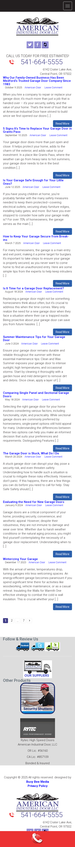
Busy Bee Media (37, 782)
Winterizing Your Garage (20, 559)
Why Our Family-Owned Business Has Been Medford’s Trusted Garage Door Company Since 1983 (37, 81)
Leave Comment (55, 87)
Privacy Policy (38, 786)
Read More (62, 123)
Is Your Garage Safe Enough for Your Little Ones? (33, 182)
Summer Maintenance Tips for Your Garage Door (34, 338)
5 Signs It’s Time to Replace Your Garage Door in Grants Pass (37, 130)
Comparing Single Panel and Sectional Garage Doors (36, 394)
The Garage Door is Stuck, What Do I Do (31, 453)
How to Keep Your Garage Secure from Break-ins (36, 238)
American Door (34, 87)
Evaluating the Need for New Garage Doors (33, 502)
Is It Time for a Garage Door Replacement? (33, 288)
